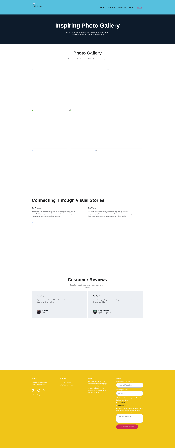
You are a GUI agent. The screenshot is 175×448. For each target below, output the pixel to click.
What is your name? (122, 389)
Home (102, 7)
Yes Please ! (121, 402)
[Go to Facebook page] (33, 390)
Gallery (139, 7)
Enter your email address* (124, 381)
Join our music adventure (127, 426)
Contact (131, 7)
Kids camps (111, 7)
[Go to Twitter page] (44, 390)
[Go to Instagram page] (38, 390)
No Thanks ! (121, 405)
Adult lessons (122, 7)
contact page (102, 383)
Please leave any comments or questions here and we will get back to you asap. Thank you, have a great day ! (129, 411)
